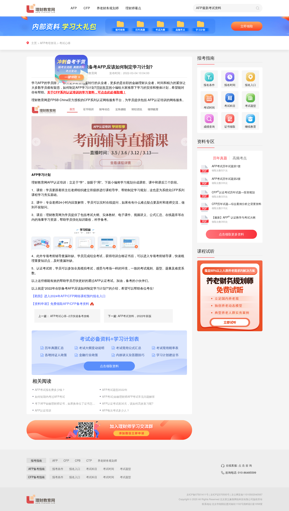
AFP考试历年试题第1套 (226, 166)
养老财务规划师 (108, 8)
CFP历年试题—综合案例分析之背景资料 (236, 204)
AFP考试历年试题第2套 (226, 179)
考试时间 (108, 469)
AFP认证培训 (43, 410)
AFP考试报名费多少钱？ (50, 390)
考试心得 (64, 43)
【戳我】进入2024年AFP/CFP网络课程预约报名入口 (68, 296)
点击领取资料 (109, 366)
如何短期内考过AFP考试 (50, 396)
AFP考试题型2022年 (114, 390)
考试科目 (91, 469)
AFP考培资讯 (48, 43)
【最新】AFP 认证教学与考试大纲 (233, 217)
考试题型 (125, 469)
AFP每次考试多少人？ (115, 410)
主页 (34, 43)
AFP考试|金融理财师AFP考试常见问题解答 (128, 396)
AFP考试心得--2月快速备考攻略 (69, 316)
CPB (77, 460)
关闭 (95, 94)
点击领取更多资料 (231, 234)
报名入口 (74, 469)
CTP (89, 460)
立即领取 (246, 26)
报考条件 (57, 469)
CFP (87, 8)
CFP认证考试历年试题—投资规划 (233, 192)
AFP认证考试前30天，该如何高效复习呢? (127, 403)
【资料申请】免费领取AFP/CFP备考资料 (60, 303)
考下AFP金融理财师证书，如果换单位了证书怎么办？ (65, 403)
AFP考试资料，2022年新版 (134, 316)
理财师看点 (133, 8)
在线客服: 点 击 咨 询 (239, 465)
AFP (74, 8)
